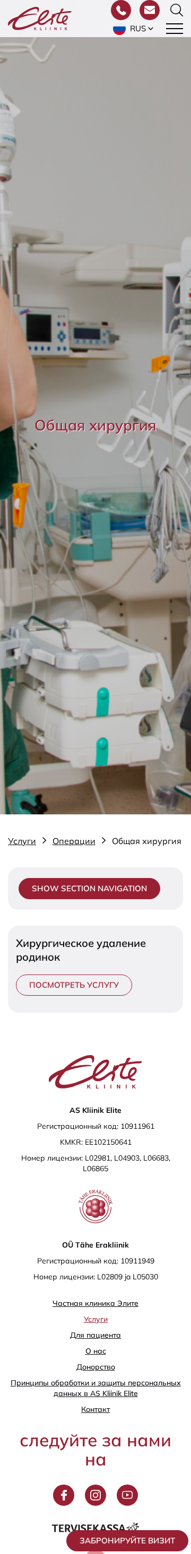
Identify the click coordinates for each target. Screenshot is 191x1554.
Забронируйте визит (127, 1540)
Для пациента (95, 1335)
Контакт (95, 1409)
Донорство (95, 1367)
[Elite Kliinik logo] (40, 17)
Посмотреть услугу (74, 985)
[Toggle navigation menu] (174, 28)
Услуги (96, 1319)
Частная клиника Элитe (95, 1303)
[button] (134, 28)
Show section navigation (89, 888)
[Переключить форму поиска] (176, 10)
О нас (95, 1351)
